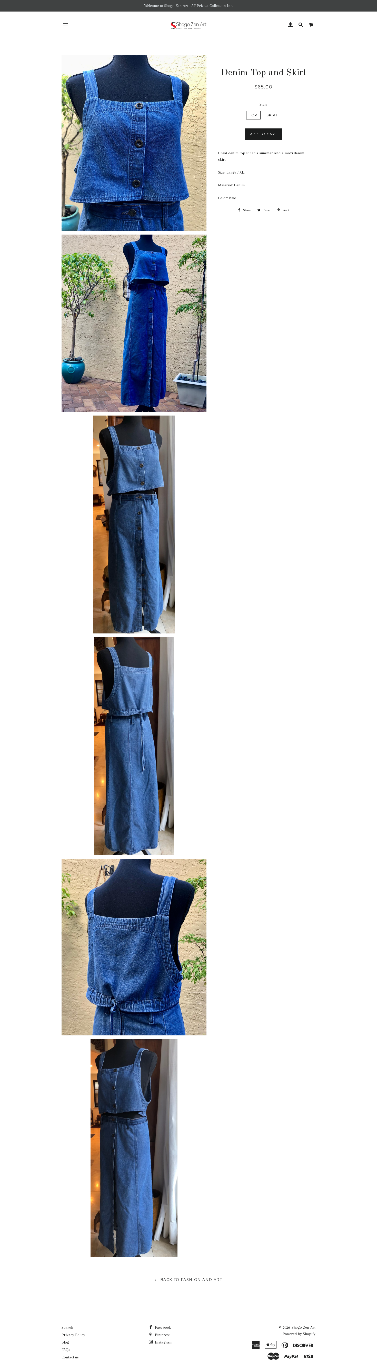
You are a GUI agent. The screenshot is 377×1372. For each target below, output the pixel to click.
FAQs (66, 1349)
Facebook (162, 1327)
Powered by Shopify (299, 1333)
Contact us (70, 1357)
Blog (65, 1342)
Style (263, 104)
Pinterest (162, 1335)
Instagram (163, 1342)
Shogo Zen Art (303, 1327)
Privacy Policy (73, 1335)
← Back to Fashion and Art (188, 1279)
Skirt (272, 115)
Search (67, 1327)
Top (253, 115)
